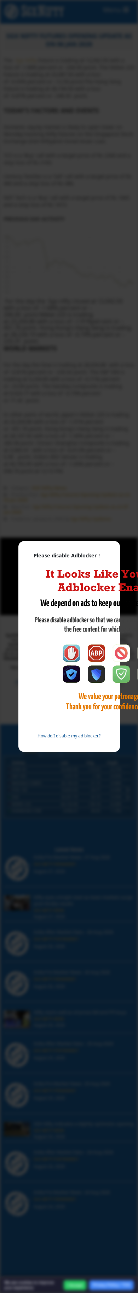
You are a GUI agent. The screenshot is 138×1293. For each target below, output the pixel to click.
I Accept (75, 1285)
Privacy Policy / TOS (111, 1284)
